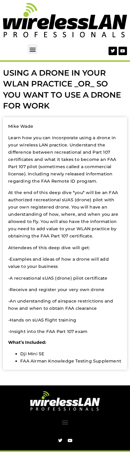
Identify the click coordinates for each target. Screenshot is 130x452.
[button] (32, 49)
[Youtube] (123, 51)
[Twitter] (113, 51)
